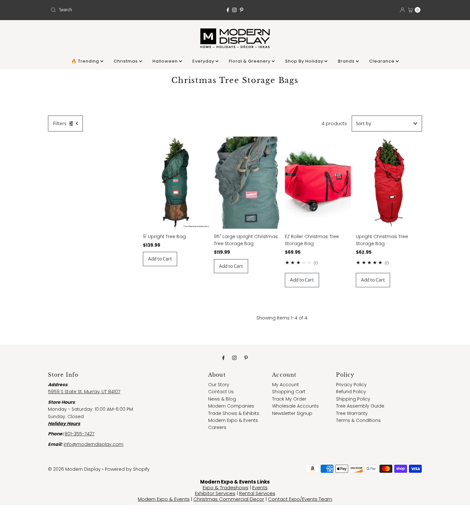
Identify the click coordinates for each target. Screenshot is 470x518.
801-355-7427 (79, 434)
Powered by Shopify (127, 469)
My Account (285, 384)
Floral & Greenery (250, 61)
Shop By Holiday (305, 61)
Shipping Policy (353, 399)
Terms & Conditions (358, 420)
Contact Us (221, 391)
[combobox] (108, 10)
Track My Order (289, 399)
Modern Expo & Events (233, 420)
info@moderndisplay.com (93, 444)
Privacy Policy (351, 384)
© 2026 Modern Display (74, 469)
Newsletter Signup (292, 413)
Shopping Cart (288, 391)
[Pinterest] (241, 10)
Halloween (166, 61)
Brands (347, 61)
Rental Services (257, 493)
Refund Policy (351, 391)
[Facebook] (228, 10)
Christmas (126, 61)
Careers (217, 427)
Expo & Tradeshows (225, 487)
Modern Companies (231, 406)
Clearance (382, 61)
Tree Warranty (352, 413)
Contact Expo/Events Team (300, 499)
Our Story (218, 384)
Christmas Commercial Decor (228, 499)
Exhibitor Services (215, 493)
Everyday (203, 61)
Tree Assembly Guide (360, 406)
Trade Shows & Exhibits (233, 413)
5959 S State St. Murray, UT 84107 (84, 391)
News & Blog (222, 399)
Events (260, 487)
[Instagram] (234, 10)
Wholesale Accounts (295, 406)
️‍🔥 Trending (85, 61)
